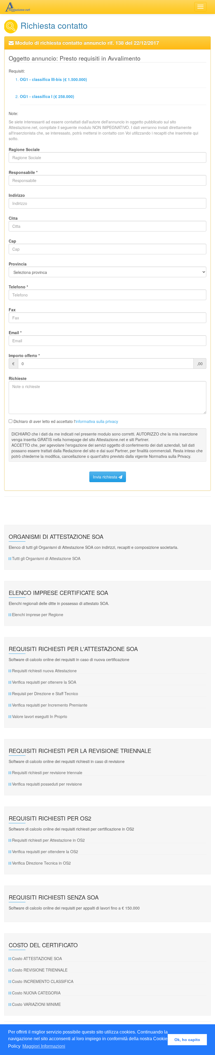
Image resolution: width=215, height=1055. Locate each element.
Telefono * (18, 287)
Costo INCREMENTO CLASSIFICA (42, 981)
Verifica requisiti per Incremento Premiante (49, 705)
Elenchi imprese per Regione (37, 614)
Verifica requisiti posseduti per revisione (47, 784)
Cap (12, 241)
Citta (13, 218)
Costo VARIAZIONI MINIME (36, 1004)
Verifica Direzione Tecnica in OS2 (41, 863)
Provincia (18, 264)
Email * (15, 332)
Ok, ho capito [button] (187, 1039)
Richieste (18, 378)
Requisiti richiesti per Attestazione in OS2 (48, 840)
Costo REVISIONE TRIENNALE (39, 970)
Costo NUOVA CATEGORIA (36, 993)
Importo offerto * (24, 355)
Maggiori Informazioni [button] (43, 1046)
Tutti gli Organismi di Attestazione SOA (46, 558)
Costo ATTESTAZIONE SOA (37, 958)
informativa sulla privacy (97, 421)
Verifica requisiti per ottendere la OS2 (45, 851)
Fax (12, 309)
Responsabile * (23, 172)
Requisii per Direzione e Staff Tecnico (45, 693)
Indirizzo (17, 195)
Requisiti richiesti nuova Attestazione (44, 670)
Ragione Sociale (24, 149)
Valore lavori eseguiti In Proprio (39, 716)
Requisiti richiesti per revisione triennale (47, 772)
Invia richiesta (105, 477)
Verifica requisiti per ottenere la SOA (44, 682)
